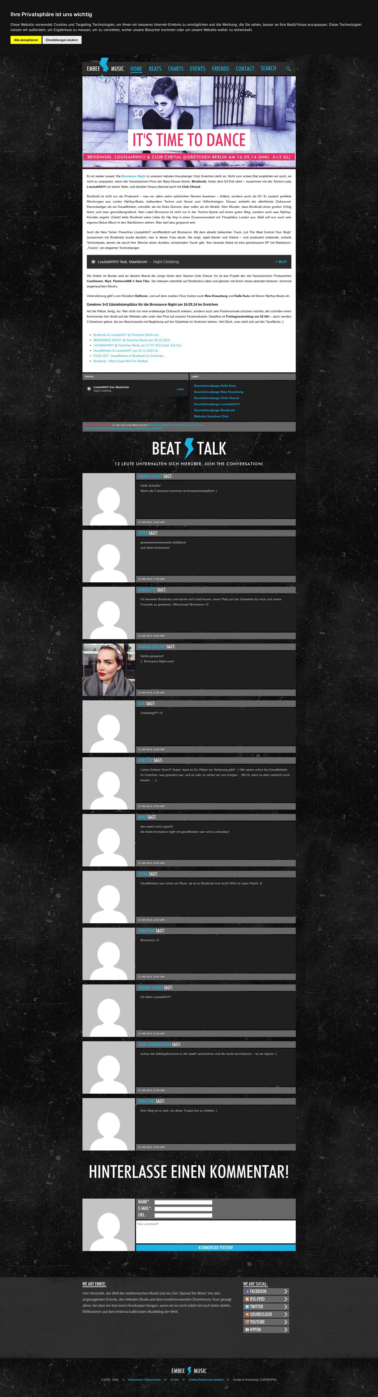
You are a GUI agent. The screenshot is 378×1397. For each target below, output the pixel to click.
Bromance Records (174, 425)
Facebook (258, 1291)
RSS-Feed (257, 1299)
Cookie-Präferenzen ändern (206, 1379)
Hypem (255, 1329)
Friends (220, 69)
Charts (176, 69)
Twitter (256, 1306)
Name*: (144, 1201)
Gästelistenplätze (97, 428)
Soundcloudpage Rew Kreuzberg (218, 392)
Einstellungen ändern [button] (62, 40)
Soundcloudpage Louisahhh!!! (217, 404)
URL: (142, 1215)
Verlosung (156, 428)
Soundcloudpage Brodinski (214, 410)
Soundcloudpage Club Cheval (216, 398)
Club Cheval (195, 425)
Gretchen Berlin (120, 428)
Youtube (257, 1322)
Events (197, 69)
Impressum (135, 1379)
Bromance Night (134, 176)
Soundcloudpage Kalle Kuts (215, 385)
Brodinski (154, 425)
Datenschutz (152, 1379)
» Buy (281, 262)
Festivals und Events (98, 425)
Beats (155, 69)
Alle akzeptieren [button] (26, 40)
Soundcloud (261, 1314)
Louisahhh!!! (139, 428)
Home (136, 69)
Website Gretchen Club (211, 416)
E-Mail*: (145, 1208)
